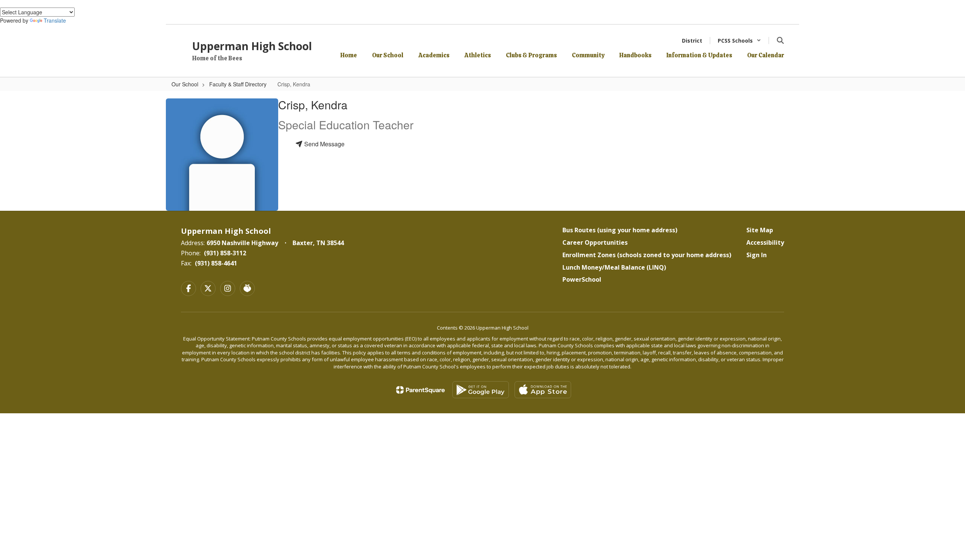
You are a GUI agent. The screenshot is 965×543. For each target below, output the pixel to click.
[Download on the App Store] (543, 389)
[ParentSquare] (420, 390)
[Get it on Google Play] (480, 389)
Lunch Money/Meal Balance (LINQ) (614, 267)
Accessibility (765, 242)
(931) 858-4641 (216, 263)
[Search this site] (780, 40)
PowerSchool (581, 279)
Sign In (756, 255)
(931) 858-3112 (225, 253)
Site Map (759, 230)
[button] (739, 40)
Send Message (324, 144)
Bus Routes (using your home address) (619, 230)
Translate (55, 20)
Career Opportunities (595, 242)
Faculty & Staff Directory (238, 84)
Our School (185, 84)
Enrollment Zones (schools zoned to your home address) (646, 255)
